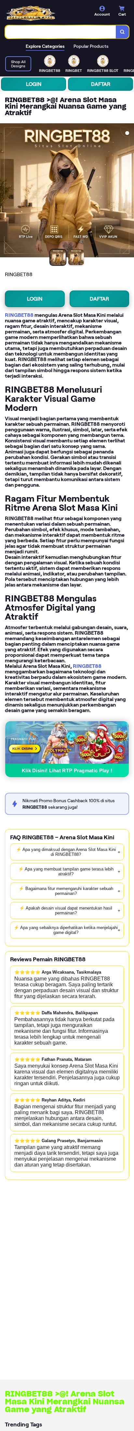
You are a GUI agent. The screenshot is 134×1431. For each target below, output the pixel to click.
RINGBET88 (19, 315)
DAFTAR (100, 84)
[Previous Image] (5, 191)
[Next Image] (129, 191)
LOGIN (33, 84)
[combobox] (60, 31)
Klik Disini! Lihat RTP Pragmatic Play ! (67, 770)
